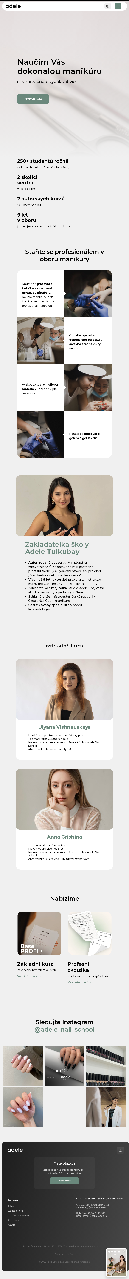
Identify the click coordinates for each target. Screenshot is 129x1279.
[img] (13, 6)
